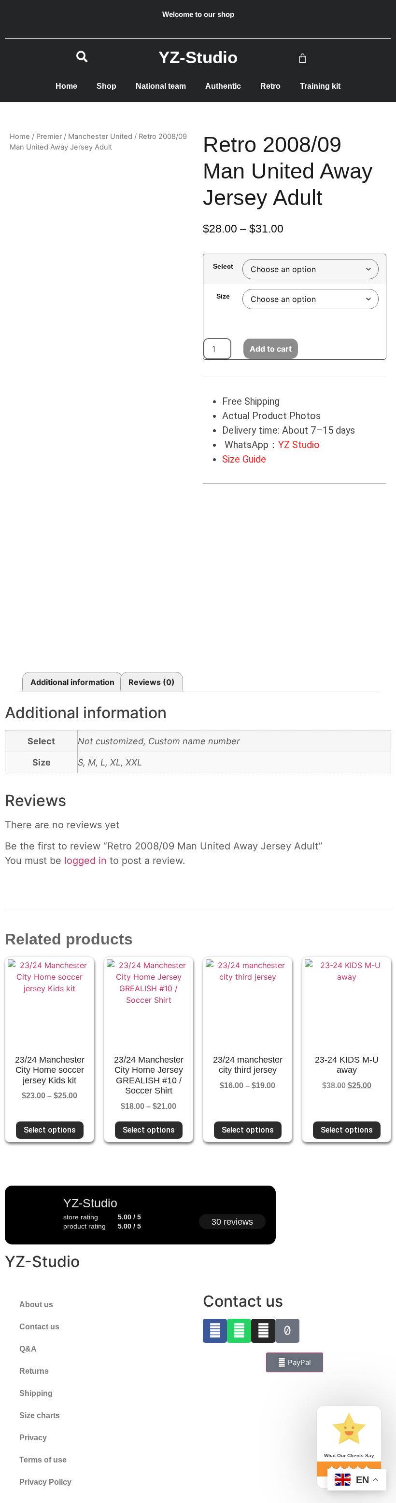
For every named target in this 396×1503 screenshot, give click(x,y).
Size (223, 296)
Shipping (36, 1393)
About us (36, 1304)
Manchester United (100, 136)
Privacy (33, 1438)
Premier (49, 136)
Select (223, 266)
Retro (270, 86)
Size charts (39, 1415)
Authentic (223, 86)
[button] (82, 57)
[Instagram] (263, 1331)
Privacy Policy (45, 1482)
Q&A (28, 1349)
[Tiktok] (287, 1331)
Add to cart (271, 349)
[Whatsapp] (239, 1331)
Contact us (39, 1327)
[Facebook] (215, 1331)
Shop (106, 86)
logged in (85, 860)
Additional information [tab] (72, 682)
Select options (50, 1129)
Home (66, 86)
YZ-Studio (42, 1261)
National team (161, 86)
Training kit (320, 86)
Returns (34, 1371)
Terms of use (43, 1460)
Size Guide (244, 459)
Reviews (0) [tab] (151, 682)
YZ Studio (299, 445)
